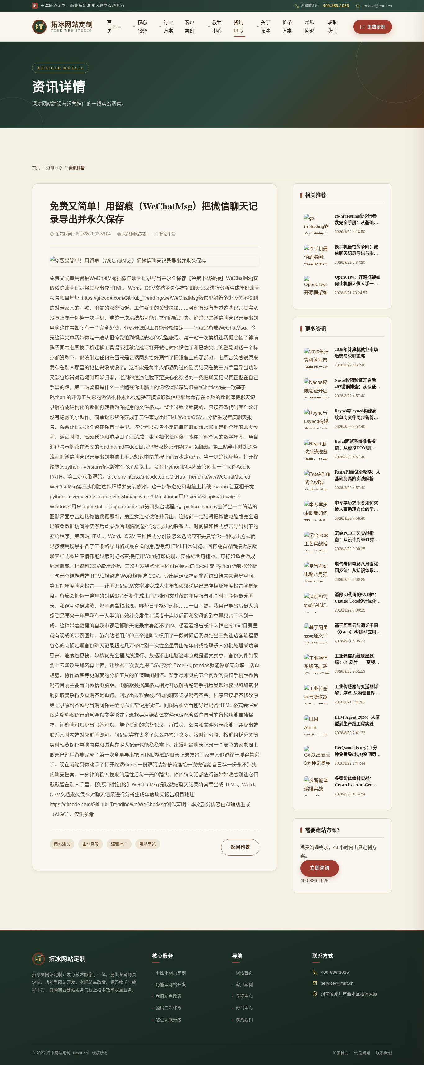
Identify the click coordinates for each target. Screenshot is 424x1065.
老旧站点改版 (169, 996)
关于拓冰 (265, 26)
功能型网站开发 (171, 984)
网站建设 (62, 844)
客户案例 (189, 26)
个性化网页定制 (171, 973)
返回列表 (240, 847)
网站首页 (244, 973)
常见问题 (309, 26)
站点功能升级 (169, 1020)
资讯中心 (238, 26)
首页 (114, 26)
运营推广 (119, 844)
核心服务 (142, 26)
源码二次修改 (169, 1008)
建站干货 (148, 844)
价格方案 (287, 26)
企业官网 (91, 844)
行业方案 (168, 26)
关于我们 (340, 1053)
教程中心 (217, 26)
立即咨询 (319, 867)
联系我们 (332, 26)
